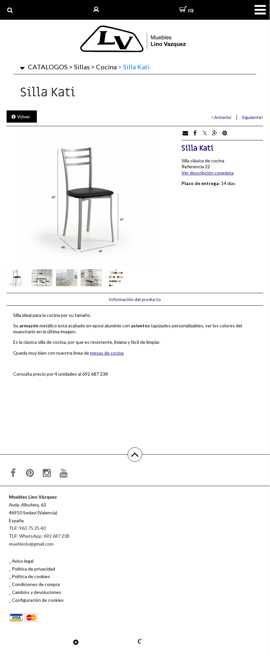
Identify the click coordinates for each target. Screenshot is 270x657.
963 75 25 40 (32, 528)
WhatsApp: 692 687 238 (44, 536)
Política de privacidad (33, 569)
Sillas (79, 67)
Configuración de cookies (38, 600)
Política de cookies (31, 576)
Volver (23, 116)
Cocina (104, 67)
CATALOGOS (48, 67)
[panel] (75, 642)
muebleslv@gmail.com (31, 544)
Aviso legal (23, 561)
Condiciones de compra (36, 584)
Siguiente (251, 117)
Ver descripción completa (207, 173)
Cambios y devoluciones (36, 592)
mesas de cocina (107, 353)
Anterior (223, 117)
